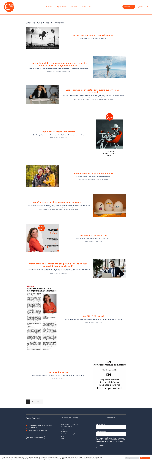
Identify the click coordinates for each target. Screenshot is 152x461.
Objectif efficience (62, 6)
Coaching (98, 41)
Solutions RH (73, 6)
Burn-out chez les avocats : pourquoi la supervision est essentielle (93, 91)
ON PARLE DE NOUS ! (93, 316)
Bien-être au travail (97, 99)
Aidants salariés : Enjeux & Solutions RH (94, 173)
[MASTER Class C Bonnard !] (42, 238)
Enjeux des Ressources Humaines (58, 132)
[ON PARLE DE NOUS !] (42, 319)
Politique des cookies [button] (132, 458)
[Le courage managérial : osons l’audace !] (42, 37)
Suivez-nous (100, 445)
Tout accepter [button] (145, 458)
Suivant (39, 402)
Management (105, 41)
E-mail (101, 431)
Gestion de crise (86, 6)
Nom (100, 424)
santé (111, 99)
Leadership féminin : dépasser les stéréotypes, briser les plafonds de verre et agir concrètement (58, 64)
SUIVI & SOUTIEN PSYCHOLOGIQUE (35, 437)
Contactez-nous (129, 6)
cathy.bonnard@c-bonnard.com (38, 430)
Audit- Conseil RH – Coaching (69, 424)
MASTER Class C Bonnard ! (93, 235)
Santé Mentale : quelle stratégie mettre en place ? (58, 202)
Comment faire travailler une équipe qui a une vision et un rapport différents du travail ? (58, 265)
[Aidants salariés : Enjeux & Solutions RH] (42, 176)
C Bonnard (49, 6)
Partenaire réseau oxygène (68, 434)
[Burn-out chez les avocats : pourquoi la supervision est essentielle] (42, 94)
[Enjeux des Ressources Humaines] (109, 134)
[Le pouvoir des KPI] (109, 375)
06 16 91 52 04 (143, 7)
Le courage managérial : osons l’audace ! (93, 35)
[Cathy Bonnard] (9, 7)
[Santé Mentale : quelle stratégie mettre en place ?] (109, 205)
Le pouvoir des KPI (58, 372)
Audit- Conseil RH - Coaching (86, 41)
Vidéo (62, 438)
